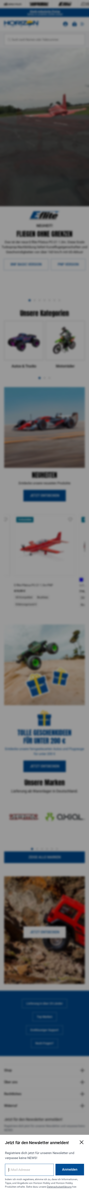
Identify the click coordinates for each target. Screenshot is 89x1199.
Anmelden (69, 1169)
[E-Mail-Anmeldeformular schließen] (81, 1142)
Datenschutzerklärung (59, 1186)
